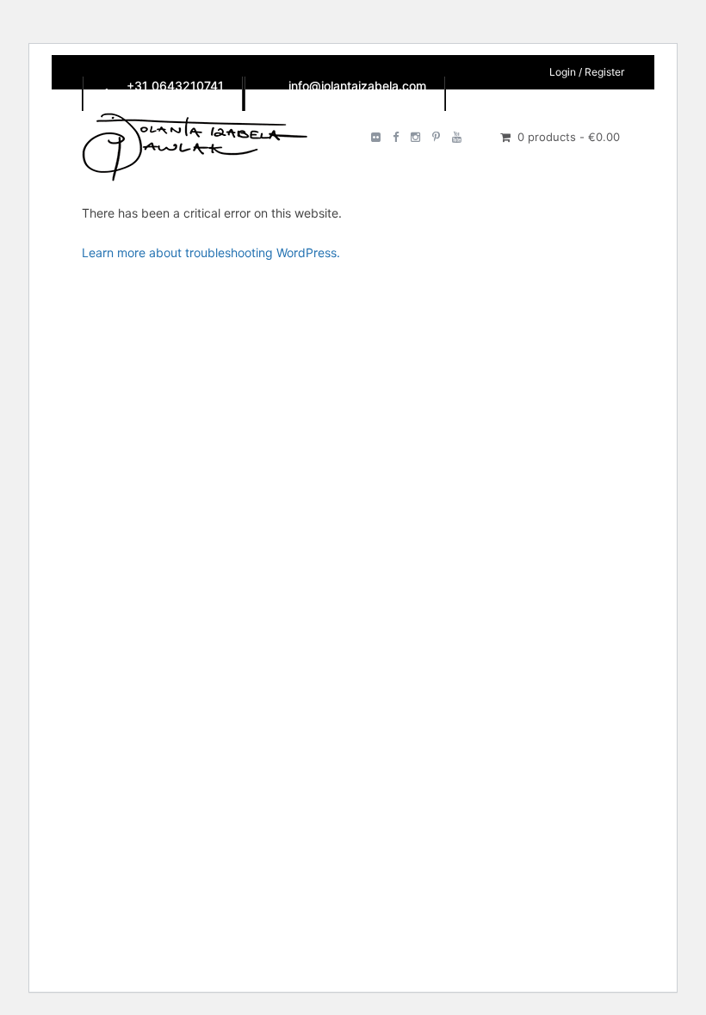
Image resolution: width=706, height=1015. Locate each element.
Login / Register (586, 71)
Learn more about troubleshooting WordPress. (211, 252)
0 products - (568, 137)
